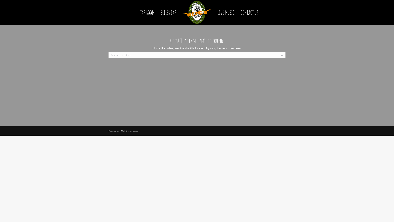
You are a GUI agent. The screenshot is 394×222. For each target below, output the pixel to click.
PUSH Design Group (129, 131)
